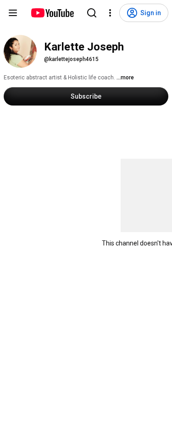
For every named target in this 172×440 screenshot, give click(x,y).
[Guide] (12, 12)
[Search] (91, 12)
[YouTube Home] (52, 13)
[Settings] (110, 12)
